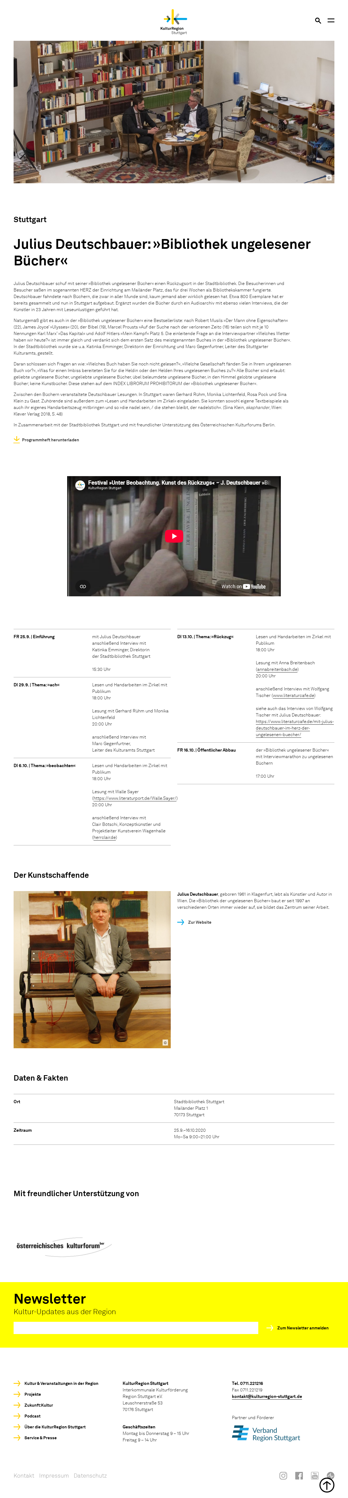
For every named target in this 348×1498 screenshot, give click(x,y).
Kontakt (24, 1475)
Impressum (54, 1475)
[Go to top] (174, 1485)
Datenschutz (90, 1475)
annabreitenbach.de (277, 669)
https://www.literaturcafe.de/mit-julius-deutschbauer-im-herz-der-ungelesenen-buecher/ (295, 728)
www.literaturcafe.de (293, 695)
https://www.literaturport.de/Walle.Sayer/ (135, 798)
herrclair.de (105, 837)
